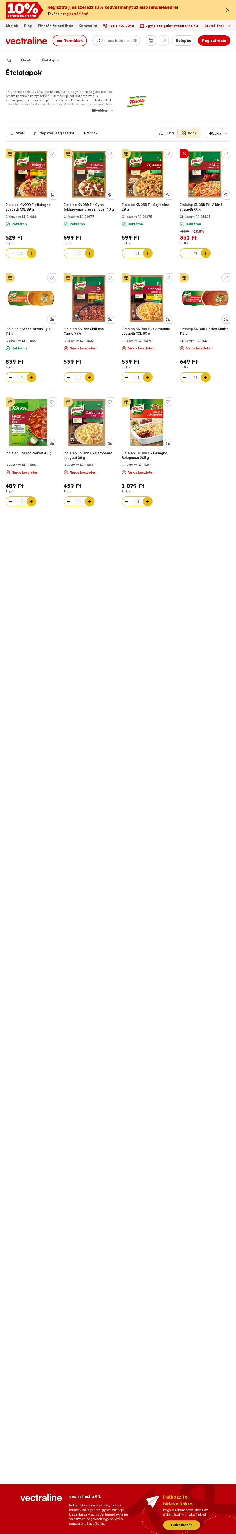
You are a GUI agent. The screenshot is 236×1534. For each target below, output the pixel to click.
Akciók (12, 25)
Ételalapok (50, 60)
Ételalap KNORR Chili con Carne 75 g (84, 331)
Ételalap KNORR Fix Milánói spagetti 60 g (201, 207)
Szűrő (20, 133)
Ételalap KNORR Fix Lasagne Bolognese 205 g (144, 455)
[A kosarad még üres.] (151, 40)
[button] (166, 133)
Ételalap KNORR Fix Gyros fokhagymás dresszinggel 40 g (89, 207)
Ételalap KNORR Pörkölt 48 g (28, 453)
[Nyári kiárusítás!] (184, 153)
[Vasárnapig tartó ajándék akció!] (10, 153)
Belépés (183, 40)
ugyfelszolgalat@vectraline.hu (172, 26)
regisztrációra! (75, 14)
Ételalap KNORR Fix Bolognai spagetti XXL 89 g (28, 207)
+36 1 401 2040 (121, 26)
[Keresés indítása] (98, 40)
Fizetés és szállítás (55, 25)
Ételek (26, 60)
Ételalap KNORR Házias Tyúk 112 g (29, 331)
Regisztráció (214, 40)
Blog (28, 25)
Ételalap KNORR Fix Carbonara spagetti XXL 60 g (146, 331)
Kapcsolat (88, 25)
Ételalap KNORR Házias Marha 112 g (204, 331)
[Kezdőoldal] (9, 60)
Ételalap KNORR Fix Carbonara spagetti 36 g (88, 455)
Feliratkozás (181, 1525)
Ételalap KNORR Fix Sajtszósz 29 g (145, 207)
